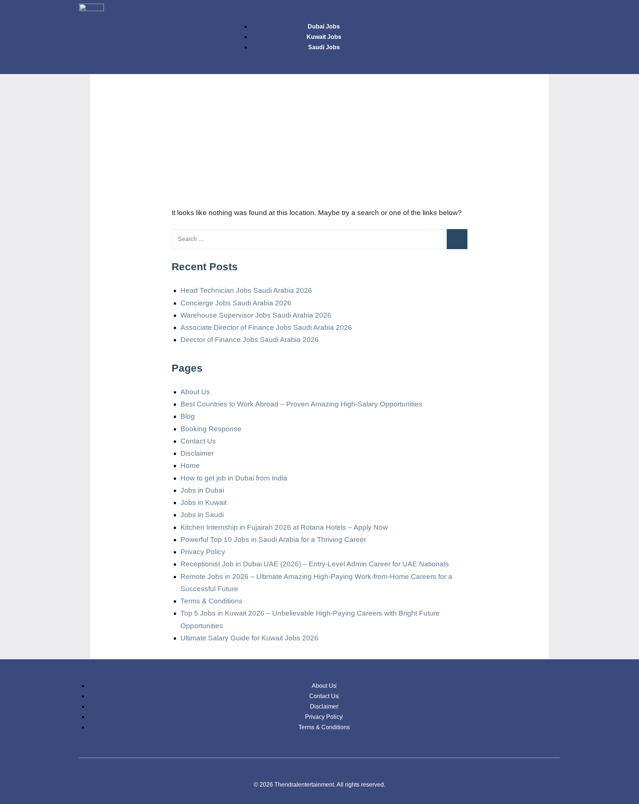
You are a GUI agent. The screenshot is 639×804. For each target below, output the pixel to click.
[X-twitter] (529, 13)
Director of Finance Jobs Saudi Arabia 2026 (249, 340)
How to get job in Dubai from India (233, 478)
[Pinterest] (550, 13)
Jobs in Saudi (202, 515)
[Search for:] (308, 239)
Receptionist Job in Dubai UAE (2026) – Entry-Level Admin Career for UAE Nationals (314, 564)
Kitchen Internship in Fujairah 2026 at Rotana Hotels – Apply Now (284, 527)
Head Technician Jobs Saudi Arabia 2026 (246, 290)
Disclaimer (197, 453)
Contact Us (198, 441)
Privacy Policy (202, 552)
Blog (187, 416)
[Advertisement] (319, 144)
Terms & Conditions (211, 601)
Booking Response (210, 429)
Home (190, 465)
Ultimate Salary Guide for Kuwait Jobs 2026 (249, 638)
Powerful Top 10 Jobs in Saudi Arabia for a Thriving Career (273, 539)
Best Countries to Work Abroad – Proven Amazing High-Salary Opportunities (301, 404)
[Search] (457, 239)
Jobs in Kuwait (203, 502)
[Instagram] (507, 13)
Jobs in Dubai (202, 490)
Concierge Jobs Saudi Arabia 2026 (235, 303)
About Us (195, 392)
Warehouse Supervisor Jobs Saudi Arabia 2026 (255, 315)
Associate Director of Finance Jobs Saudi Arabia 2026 (266, 327)
